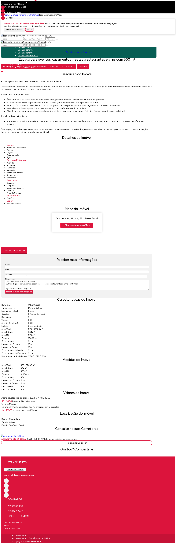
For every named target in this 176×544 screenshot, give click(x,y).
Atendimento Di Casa (13, 438)
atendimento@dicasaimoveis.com (61, 439)
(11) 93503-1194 (15, 506)
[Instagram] (3, 14)
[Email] (3, 11)
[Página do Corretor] (12, 436)
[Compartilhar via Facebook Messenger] (79, 454)
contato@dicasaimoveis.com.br (19, 475)
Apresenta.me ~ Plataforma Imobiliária (31, 538)
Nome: (7, 264)
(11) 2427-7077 (15, 511)
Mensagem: (10, 279)
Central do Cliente (15, 469)
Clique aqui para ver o (77, 225)
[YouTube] (3, 18)
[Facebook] (3, 7)
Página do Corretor (77, 442)
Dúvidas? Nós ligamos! (14, 250)
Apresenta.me (19, 535)
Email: (7, 269)
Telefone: (9, 274)
